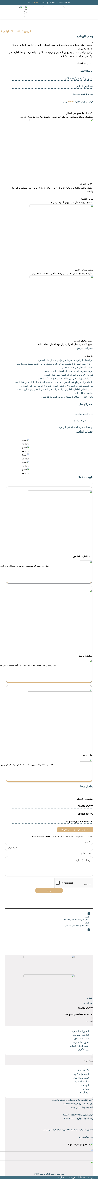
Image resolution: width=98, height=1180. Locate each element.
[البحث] (62, 9)
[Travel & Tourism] (24, 12)
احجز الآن (35, 2)
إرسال (49, 891)
